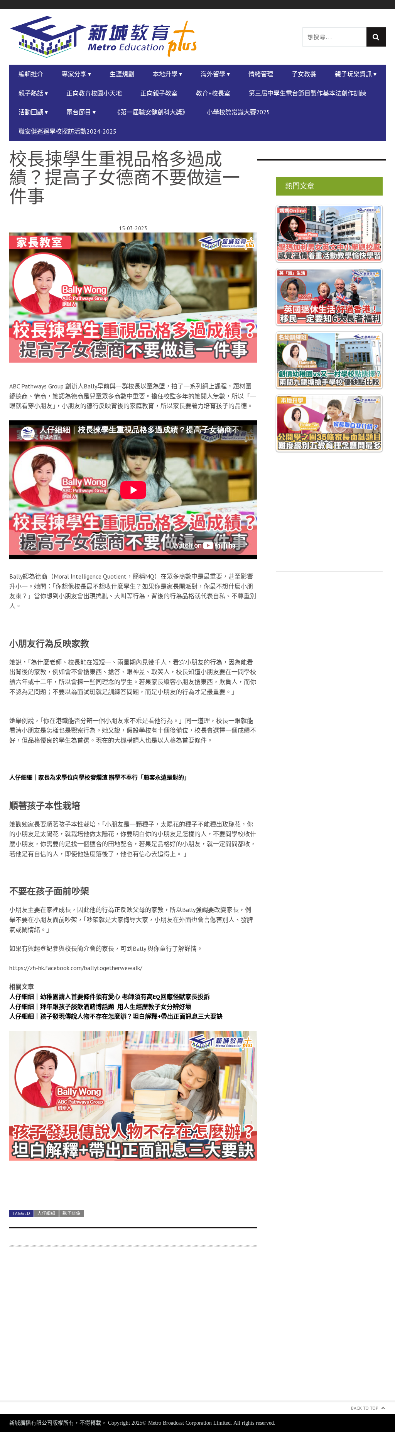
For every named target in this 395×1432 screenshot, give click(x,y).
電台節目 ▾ (81, 112)
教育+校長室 (213, 93)
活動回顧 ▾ (33, 112)
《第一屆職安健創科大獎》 (151, 112)
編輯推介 (31, 74)
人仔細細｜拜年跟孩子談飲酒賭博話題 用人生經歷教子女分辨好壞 (100, 1006)
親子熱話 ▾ (33, 93)
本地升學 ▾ (167, 74)
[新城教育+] (103, 37)
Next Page (133, 1185)
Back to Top (364, 1408)
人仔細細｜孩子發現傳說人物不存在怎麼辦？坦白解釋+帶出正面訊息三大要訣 (116, 1016)
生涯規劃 (122, 74)
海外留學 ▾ (215, 74)
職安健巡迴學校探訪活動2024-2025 (67, 131)
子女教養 (304, 74)
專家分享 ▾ (76, 74)
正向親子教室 (158, 93)
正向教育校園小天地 (94, 93)
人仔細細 (46, 1213)
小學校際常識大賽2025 (238, 112)
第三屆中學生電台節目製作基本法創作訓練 (307, 93)
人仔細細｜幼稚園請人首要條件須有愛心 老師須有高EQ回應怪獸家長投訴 (109, 996)
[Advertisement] (133, 1328)
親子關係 (71, 1213)
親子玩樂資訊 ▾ (355, 74)
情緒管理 (260, 74)
